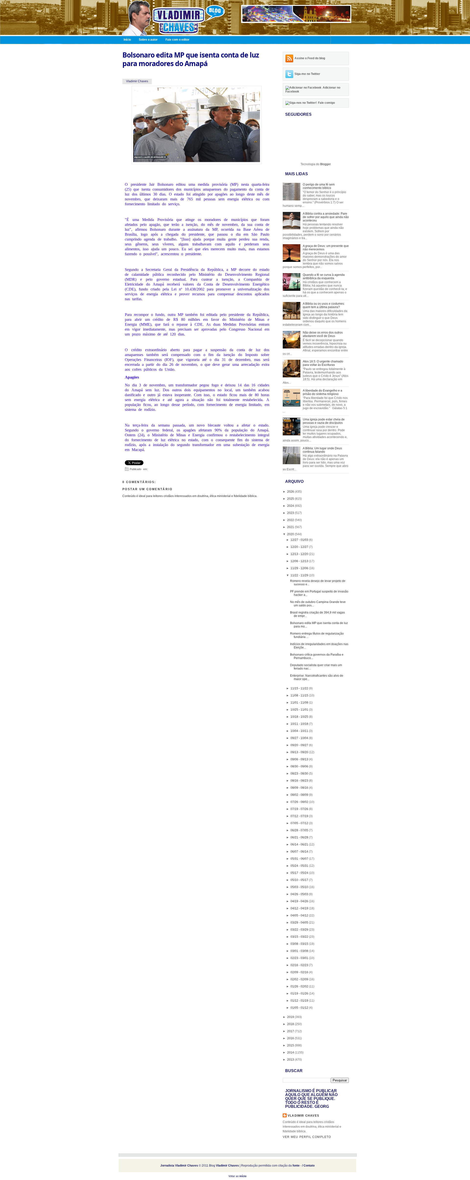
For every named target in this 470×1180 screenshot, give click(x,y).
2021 (291, 527)
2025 (291, 498)
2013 (291, 1059)
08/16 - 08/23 (300, 780)
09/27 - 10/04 (300, 738)
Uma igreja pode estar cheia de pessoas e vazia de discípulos (324, 421)
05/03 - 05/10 (300, 887)
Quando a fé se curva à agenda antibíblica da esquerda (324, 276)
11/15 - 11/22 (300, 688)
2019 (291, 1017)
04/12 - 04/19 (300, 908)
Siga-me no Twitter (307, 74)
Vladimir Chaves (303, 1115)
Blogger (325, 164)
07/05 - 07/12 (300, 823)
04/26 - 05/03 (300, 894)
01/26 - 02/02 (300, 986)
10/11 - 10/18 (300, 724)
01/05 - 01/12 (300, 1007)
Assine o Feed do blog (309, 58)
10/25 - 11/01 (300, 709)
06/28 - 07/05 (300, 830)
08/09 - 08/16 (300, 787)
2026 (291, 491)
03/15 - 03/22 (300, 936)
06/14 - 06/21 (300, 844)
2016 (291, 1038)
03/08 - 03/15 (300, 944)
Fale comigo (326, 102)
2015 (291, 1045)
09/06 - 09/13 (300, 759)
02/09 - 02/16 (300, 972)
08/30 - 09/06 (300, 766)
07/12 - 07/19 (300, 816)
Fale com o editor (177, 39)
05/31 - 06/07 (300, 858)
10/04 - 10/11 (300, 731)
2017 (291, 1031)
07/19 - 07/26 (300, 809)
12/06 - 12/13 (300, 561)
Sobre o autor (148, 39)
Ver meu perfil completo (307, 1137)
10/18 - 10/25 (300, 716)
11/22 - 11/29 (300, 575)
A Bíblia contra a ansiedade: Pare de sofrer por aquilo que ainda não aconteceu (326, 217)
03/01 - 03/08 (300, 951)
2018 (291, 1024)
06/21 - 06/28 (300, 837)
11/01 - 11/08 (300, 702)
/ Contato (308, 1165)
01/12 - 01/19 (300, 1000)
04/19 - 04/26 (300, 901)
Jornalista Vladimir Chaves (179, 1165)
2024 (291, 506)
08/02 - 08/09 (300, 795)
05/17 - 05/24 (300, 873)
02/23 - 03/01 (300, 958)
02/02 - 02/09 (300, 979)
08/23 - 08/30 (300, 773)
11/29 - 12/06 (300, 568)
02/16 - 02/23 (300, 965)
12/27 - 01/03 (300, 540)
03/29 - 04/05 (300, 922)
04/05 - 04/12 (300, 915)
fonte (296, 1165)
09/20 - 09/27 (300, 745)
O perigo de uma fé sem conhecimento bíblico (319, 186)
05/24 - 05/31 (300, 866)
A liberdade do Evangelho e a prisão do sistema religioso (322, 392)
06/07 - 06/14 (300, 851)
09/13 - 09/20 (300, 752)
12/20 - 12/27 (300, 547)
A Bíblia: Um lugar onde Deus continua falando (322, 450)
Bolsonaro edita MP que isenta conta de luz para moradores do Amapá (190, 59)
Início (127, 39)
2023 (291, 513)
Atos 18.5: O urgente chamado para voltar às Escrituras (323, 363)
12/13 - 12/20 (300, 554)
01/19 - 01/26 (300, 993)
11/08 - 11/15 (300, 695)
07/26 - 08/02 (300, 802)
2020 (291, 534)
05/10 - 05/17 (300, 880)
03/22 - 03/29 (300, 929)
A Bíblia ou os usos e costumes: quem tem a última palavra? (324, 305)
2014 (291, 1052)
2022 (291, 520)
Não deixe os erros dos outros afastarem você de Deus (323, 334)
